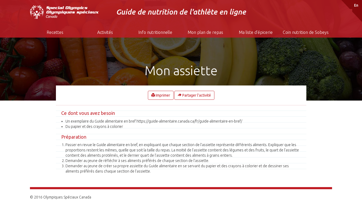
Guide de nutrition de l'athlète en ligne (181, 12)
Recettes (55, 32)
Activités (105, 32)
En (356, 5)
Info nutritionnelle (155, 32)
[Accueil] (65, 12)
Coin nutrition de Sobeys (306, 32)
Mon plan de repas (205, 32)
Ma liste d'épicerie (256, 32)
